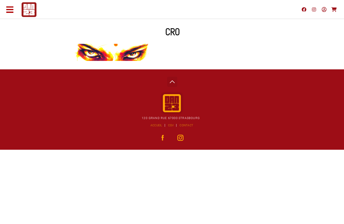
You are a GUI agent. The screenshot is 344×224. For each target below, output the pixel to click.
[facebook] (304, 9)
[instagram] (314, 9)
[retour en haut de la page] (172, 80)
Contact (186, 125)
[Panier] (334, 9)
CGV (171, 125)
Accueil (156, 125)
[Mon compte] (324, 9)
